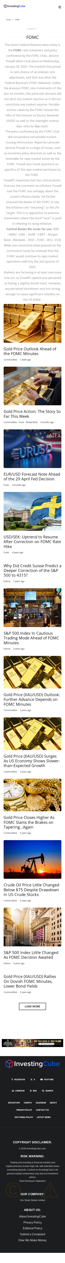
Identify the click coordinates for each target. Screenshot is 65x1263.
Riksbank (19, 240)
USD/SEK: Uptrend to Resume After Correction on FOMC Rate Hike (32, 541)
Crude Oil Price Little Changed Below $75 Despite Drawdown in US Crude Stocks (31, 889)
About (53, 1102)
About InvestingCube (32, 1216)
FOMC (41, 240)
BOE (31, 240)
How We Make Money (32, 1240)
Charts (28, 1102)
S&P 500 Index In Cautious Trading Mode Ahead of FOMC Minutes (31, 638)
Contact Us (42, 1110)
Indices (7, 581)
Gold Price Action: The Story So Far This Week (32, 414)
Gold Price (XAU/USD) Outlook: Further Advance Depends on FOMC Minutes (32, 699)
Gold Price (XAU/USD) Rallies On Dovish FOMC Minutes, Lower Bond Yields (30, 981)
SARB (31, 234)
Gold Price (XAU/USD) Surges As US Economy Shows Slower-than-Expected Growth (32, 761)
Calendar (41, 1102)
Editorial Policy (24, 1117)
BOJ (50, 240)
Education (14, 1102)
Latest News (44, 1117)
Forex (21, 422)
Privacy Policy (24, 1110)
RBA (56, 229)
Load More (32, 1006)
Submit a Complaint (32, 1234)
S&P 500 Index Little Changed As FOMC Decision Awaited (31, 955)
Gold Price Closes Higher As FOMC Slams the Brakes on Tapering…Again (29, 822)
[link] (14, 6)
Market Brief (31, 422)
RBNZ (13, 234)
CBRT (42, 234)
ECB (58, 240)
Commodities (10, 359)
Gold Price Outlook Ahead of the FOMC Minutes (30, 351)
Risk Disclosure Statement (33, 1181)
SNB (22, 234)
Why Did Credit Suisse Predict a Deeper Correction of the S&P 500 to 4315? (32, 570)
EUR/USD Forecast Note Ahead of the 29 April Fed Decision (32, 476)
